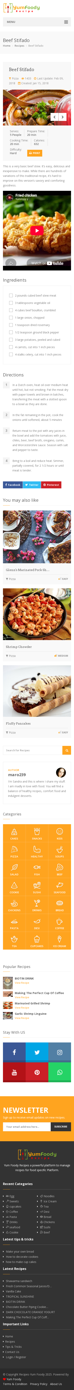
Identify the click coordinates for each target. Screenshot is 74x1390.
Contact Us (12, 1352)
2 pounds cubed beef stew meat (35, 295)
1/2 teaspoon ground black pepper (37, 332)
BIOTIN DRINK (24, 978)
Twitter (33, 485)
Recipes (19, 45)
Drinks (37, 910)
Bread (60, 910)
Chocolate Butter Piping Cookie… (27, 1307)
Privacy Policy (38, 1384)
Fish (37, 874)
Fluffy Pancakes (18, 723)
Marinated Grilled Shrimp (32, 1003)
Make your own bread (20, 1251)
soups (59, 856)
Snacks (37, 838)
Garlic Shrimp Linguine (31, 1014)
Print (36, 153)
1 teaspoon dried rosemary (32, 325)
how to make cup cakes (21, 1262)
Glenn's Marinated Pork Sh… (28, 570)
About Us (56, 1384)
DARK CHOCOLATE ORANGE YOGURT (30, 1312)
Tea (14, 946)
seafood (60, 892)
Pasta (14, 928)
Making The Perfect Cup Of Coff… (27, 1317)
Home (6, 45)
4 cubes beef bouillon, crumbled (35, 310)
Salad (14, 874)
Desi (37, 928)
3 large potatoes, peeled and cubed (37, 340)
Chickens (14, 910)
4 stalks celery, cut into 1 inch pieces (38, 354)
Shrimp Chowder (19, 647)
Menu (11, 22)
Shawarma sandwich (19, 1281)
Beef (60, 874)
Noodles (48, 1196)
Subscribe (60, 1126)
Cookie (14, 892)
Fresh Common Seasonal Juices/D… (29, 1286)
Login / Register (16, 1357)
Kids (60, 838)
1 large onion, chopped (29, 317)
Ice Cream (59, 946)
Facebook (14, 485)
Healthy (37, 856)
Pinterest (53, 485)
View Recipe (22, 982)
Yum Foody (14, 1379)
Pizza (15, 78)
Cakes (14, 838)
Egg (11, 1196)
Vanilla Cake (13, 1291)
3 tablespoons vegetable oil (32, 303)
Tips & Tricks (13, 1347)
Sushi (37, 892)
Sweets (14, 1201)
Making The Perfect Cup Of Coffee (39, 993)
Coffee (59, 928)
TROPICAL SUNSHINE (20, 1296)
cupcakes (36, 946)
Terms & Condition (15, 1384)
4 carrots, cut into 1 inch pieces (35, 347)
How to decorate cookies (22, 1257)
